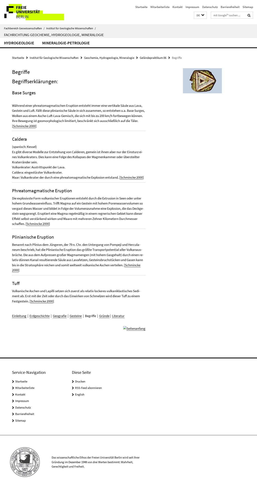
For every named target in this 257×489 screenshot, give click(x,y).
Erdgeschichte (40, 316)
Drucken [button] (80, 381)
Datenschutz (210, 7)
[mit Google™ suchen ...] (249, 15)
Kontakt (177, 7)
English (79, 394)
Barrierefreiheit (230, 7)
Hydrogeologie (19, 42)
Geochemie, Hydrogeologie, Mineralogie (109, 58)
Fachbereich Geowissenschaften (24, 28)
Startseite (141, 7)
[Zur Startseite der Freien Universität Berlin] (33, 12)
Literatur (118, 316)
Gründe (104, 316)
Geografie (59, 316)
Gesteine (76, 316)
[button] (200, 15)
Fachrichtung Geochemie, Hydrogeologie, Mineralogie (54, 34)
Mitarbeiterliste (159, 7)
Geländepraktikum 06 (153, 58)
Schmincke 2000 (24, 126)
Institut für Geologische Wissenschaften (71, 28)
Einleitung (19, 316)
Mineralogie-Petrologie (66, 42)
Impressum (192, 7)
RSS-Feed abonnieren (88, 388)
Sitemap (248, 7)
